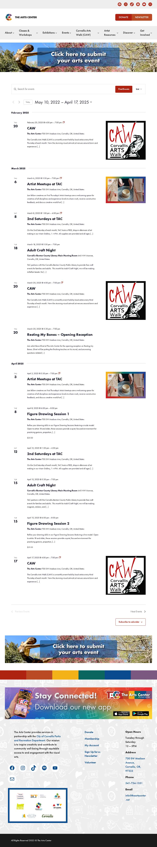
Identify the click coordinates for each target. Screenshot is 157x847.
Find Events (123, 89)
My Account (92, 745)
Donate (123, 17)
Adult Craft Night (41, 250)
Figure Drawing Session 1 (48, 414)
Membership (92, 738)
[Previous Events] (13, 102)
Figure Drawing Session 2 (48, 523)
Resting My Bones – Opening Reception (60, 334)
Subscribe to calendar (129, 622)
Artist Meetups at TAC (44, 184)
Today (28, 102)
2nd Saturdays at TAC (45, 218)
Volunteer (90, 762)
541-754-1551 (134, 783)
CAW (31, 128)
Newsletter (142, 17)
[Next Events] (19, 102)
